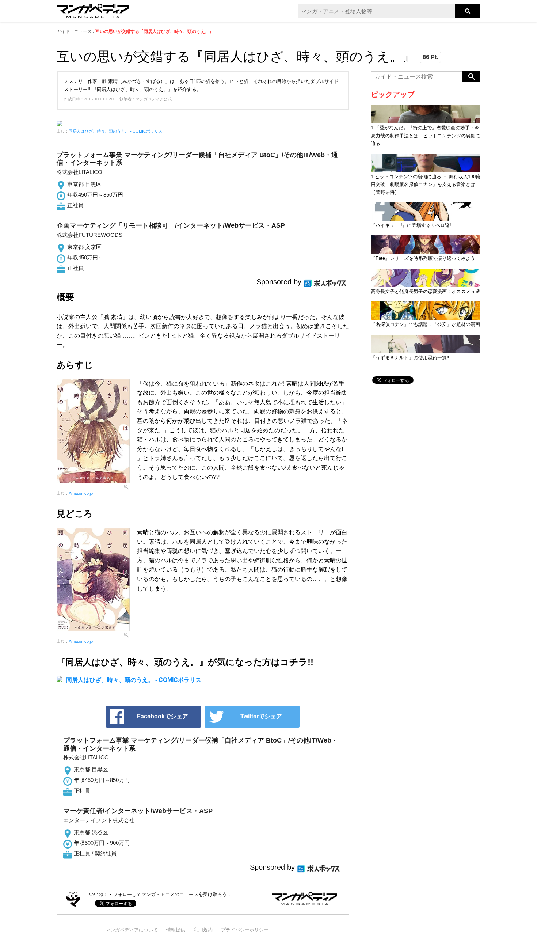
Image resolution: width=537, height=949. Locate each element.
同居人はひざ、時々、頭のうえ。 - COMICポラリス (115, 131)
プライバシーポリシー (244, 930)
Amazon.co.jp (81, 493)
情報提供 (175, 930)
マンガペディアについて (132, 930)
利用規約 (203, 930)
